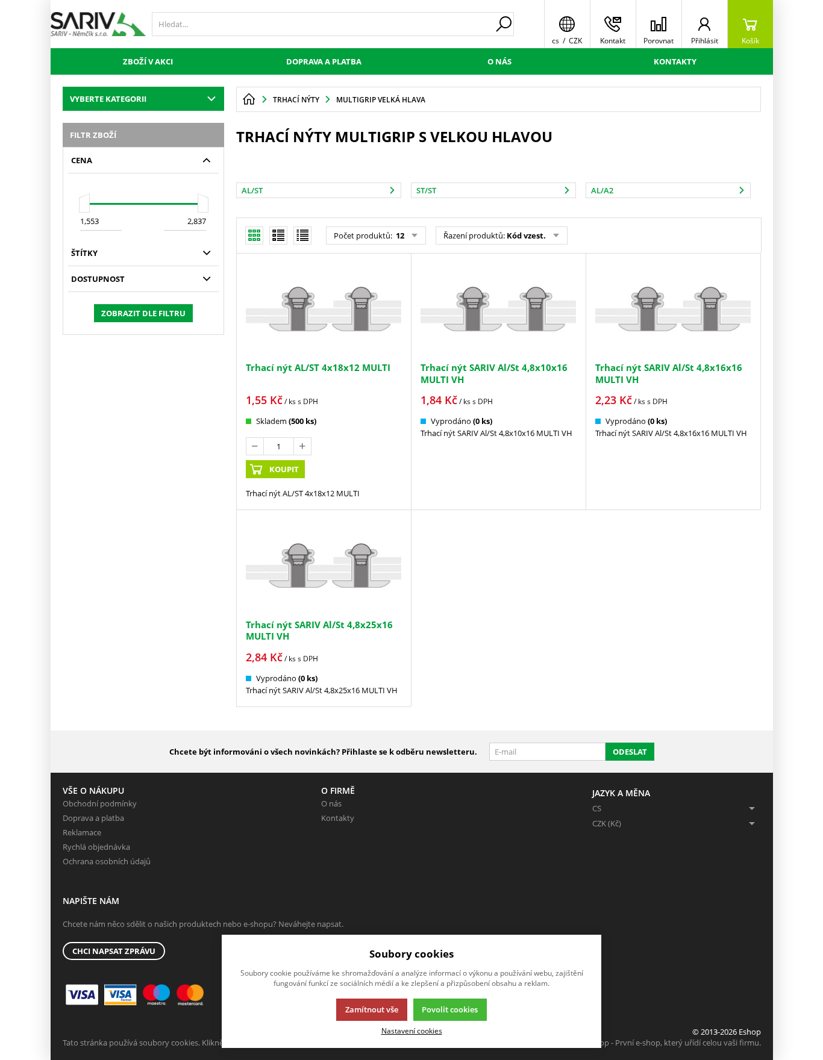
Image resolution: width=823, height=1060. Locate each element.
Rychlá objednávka (96, 846)
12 (399, 235)
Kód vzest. (526, 235)
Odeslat (630, 751)
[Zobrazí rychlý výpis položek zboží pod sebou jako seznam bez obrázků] (302, 235)
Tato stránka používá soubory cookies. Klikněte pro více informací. (180, 1042)
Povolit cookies (450, 1009)
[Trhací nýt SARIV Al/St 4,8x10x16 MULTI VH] (498, 309)
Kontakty (675, 61)
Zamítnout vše (371, 1009)
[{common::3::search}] (503, 24)
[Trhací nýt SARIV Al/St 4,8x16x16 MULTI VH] (673, 309)
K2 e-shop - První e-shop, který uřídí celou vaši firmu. (667, 1042)
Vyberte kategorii (108, 98)
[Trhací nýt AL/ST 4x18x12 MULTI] (323, 309)
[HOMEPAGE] (249, 99)
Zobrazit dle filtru (143, 313)
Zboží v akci (148, 61)
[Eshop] (98, 24)
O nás (499, 61)
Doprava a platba (323, 61)
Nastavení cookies (411, 1030)
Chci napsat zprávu (113, 951)
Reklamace (82, 832)
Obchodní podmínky (100, 803)
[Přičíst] (302, 446)
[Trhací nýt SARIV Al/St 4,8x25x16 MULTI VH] (323, 565)
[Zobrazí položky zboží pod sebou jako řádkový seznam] (278, 235)
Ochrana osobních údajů (107, 861)
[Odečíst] (255, 446)
